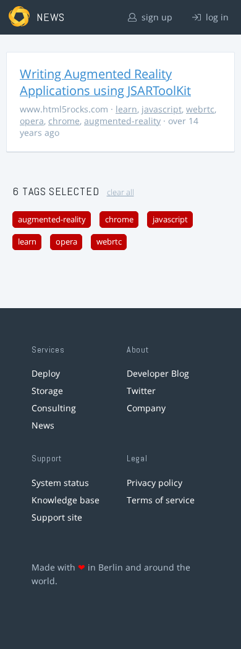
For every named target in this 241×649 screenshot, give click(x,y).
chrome (64, 121)
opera (32, 121)
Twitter (141, 390)
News (43, 425)
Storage (47, 390)
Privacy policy (154, 482)
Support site (57, 517)
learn (126, 109)
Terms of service (161, 500)
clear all (120, 192)
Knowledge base (65, 500)
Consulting (54, 408)
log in (216, 17)
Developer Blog (158, 373)
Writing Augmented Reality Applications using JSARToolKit (105, 82)
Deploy (46, 373)
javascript (162, 109)
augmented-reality (122, 121)
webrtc (200, 109)
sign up (155, 17)
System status (60, 482)
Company (146, 408)
